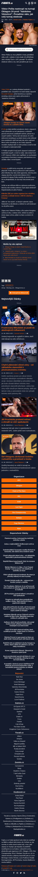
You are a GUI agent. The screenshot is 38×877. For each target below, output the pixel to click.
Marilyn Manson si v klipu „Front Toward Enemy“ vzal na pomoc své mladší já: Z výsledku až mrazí (19, 568)
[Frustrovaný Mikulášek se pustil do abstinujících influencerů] (19, 315)
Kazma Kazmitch (19, 803)
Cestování (30, 816)
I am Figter (19, 507)
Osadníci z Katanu (19, 771)
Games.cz (9, 818)
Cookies (18, 866)
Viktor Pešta (5, 89)
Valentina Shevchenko (19, 687)
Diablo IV (19, 716)
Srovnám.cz (28, 826)
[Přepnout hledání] (26, 3)
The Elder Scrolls (19, 726)
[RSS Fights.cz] (24, 873)
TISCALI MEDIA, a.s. (14, 870)
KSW (19, 502)
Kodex (34, 866)
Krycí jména (19, 786)
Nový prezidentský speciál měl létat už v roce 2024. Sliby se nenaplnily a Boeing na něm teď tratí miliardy (19, 658)
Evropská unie (19, 754)
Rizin (19, 528)
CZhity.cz (8, 826)
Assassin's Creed (19, 709)
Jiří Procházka (19, 689)
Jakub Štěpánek (19, 425)
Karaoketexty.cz (19, 821)
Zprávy (13, 816)
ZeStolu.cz (28, 818)
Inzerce (16, 373)
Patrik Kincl (19, 694)
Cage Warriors (19, 523)
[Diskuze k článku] (2, 21)
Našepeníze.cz (18, 826)
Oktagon (19, 485)
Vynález (19, 759)
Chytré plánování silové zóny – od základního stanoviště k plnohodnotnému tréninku (17, 367)
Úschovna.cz (30, 821)
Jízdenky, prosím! (19, 783)
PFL (19, 496)
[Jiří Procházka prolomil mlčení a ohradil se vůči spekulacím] (19, 407)
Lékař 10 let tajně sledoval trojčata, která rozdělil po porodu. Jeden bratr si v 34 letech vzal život (19, 631)
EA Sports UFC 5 (19, 706)
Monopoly (19, 776)
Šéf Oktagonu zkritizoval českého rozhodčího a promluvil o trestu (17, 457)
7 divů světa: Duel (19, 773)
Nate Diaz (19, 677)
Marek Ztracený (19, 810)
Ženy (24, 816)
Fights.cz (22, 824)
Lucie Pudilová (19, 699)
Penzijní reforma (19, 756)
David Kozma (19, 697)
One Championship (19, 512)
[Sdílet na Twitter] (6, 280)
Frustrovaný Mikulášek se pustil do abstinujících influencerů (18, 329)
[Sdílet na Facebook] (2, 280)
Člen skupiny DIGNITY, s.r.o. (26, 870)
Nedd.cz (7, 824)
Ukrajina (19, 739)
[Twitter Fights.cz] (20, 873)
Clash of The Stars (19, 491)
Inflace (19, 736)
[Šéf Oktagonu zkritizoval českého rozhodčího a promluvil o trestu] (19, 444)
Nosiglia (4, 168)
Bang (19, 768)
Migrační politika (19, 744)
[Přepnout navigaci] (29, 3)
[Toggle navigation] (35, 3)
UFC (19, 480)
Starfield (19, 711)
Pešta (4, 129)
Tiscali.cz (7, 816)
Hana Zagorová (19, 800)
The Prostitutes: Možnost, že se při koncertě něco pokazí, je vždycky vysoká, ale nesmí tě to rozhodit (19, 587)
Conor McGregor (19, 682)
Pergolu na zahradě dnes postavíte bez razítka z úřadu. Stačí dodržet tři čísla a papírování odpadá (19, 601)
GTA (19, 714)
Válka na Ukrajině (19, 741)
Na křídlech (19, 788)
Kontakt (5, 868)
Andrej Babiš (19, 795)
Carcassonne (19, 766)
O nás (10, 868)
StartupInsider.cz (19, 829)
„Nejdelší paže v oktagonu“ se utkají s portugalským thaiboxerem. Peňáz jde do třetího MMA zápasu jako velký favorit (19, 253)
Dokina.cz (30, 824)
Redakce (11, 866)
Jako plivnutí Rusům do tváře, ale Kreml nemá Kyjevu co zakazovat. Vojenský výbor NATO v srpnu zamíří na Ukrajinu (19, 608)
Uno (19, 781)
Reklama (4, 866)
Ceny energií (19, 751)
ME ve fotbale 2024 (19, 746)
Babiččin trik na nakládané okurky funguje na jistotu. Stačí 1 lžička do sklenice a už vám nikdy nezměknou (19, 644)
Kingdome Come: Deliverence (19, 729)
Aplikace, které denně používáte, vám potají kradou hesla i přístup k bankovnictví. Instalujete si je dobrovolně (19, 623)
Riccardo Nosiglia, (7, 94)
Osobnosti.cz (7, 821)
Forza (19, 719)
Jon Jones (19, 679)
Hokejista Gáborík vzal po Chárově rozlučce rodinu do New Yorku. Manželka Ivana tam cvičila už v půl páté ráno (19, 616)
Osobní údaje (26, 866)
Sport (19, 816)
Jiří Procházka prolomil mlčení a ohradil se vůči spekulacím (16, 420)
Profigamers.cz (18, 818)
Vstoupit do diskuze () (20, 293)
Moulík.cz (14, 824)
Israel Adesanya (19, 684)
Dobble (19, 778)
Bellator (19, 518)
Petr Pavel (19, 798)
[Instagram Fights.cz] (17, 873)
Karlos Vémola (19, 692)
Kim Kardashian (19, 805)
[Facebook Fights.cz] (13, 873)
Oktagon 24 (9, 285)
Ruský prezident (19, 749)
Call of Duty (19, 724)
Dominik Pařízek (19, 333)
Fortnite (19, 721)
